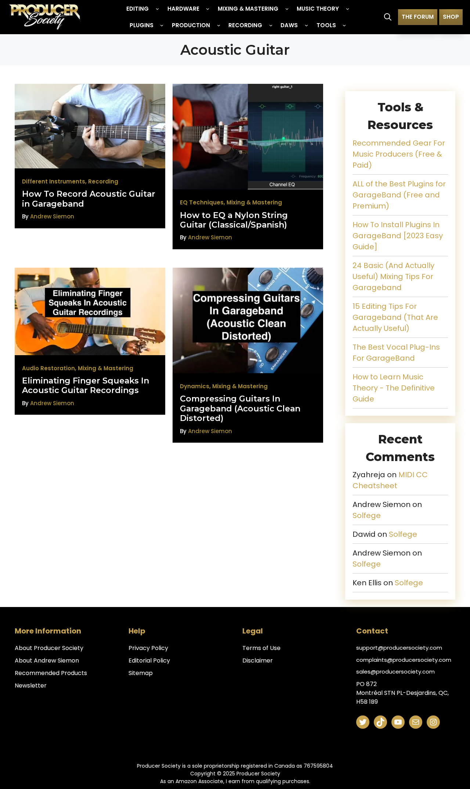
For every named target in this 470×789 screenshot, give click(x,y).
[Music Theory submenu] (347, 8)
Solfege (366, 515)
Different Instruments (53, 181)
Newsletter (31, 685)
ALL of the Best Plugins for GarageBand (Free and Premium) (399, 195)
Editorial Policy (149, 660)
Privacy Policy (148, 648)
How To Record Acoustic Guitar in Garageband (88, 198)
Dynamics (194, 386)
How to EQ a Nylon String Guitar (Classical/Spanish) (234, 220)
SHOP (451, 17)
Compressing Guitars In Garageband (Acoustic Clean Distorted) (240, 408)
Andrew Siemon (52, 216)
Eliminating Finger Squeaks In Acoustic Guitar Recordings (85, 385)
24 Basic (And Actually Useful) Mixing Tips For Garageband (393, 276)
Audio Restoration (48, 368)
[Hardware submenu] (207, 8)
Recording (103, 181)
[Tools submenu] (344, 25)
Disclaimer (257, 660)
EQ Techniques (202, 202)
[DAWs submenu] (306, 25)
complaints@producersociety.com (403, 660)
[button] (387, 17)
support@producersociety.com (399, 647)
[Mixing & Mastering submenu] (287, 8)
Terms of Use (261, 648)
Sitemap (141, 673)
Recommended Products (51, 673)
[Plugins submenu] (161, 25)
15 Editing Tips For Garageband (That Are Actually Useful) (395, 317)
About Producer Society (49, 648)
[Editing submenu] (157, 8)
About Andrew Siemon (47, 660)
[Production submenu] (218, 25)
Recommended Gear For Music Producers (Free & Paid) (398, 154)
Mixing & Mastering (254, 202)
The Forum (418, 17)
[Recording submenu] (270, 25)
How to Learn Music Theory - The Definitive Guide (393, 388)
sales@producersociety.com (395, 671)
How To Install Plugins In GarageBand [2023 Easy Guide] (397, 235)
